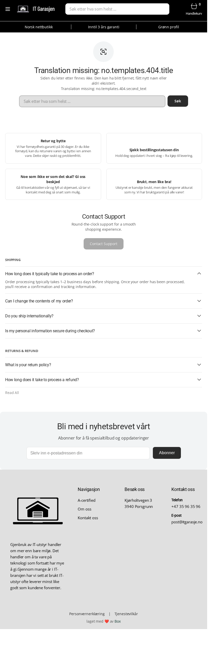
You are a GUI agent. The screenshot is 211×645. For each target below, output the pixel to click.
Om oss (84, 509)
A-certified (86, 500)
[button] (7, 9)
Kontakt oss (88, 517)
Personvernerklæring (86, 613)
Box (118, 621)
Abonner (167, 453)
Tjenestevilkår (126, 613)
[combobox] (117, 9)
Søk (177, 100)
